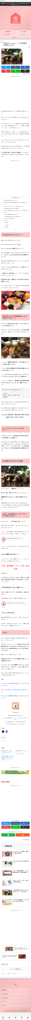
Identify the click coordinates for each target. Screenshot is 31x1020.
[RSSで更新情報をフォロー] (23, 834)
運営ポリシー (5, 1005)
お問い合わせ (5, 997)
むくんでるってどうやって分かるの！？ (13, 206)
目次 (13, 197)
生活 (8, 781)
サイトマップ (5, 1001)
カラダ (4, 781)
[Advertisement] (15, 93)
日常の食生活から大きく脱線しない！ (14, 216)
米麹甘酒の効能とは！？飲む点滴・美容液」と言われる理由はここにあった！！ (7, 757)
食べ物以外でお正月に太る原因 (11, 208)
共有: (7, 222)
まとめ (5, 220)
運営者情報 (4, 990)
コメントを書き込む (15, 969)
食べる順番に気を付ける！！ (12, 214)
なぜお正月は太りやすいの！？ (11, 200)
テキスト (2, 1)
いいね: (7, 224)
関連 (7, 226)
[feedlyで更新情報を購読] (8, 834)
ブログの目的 (5, 993)
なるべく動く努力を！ (11, 218)
